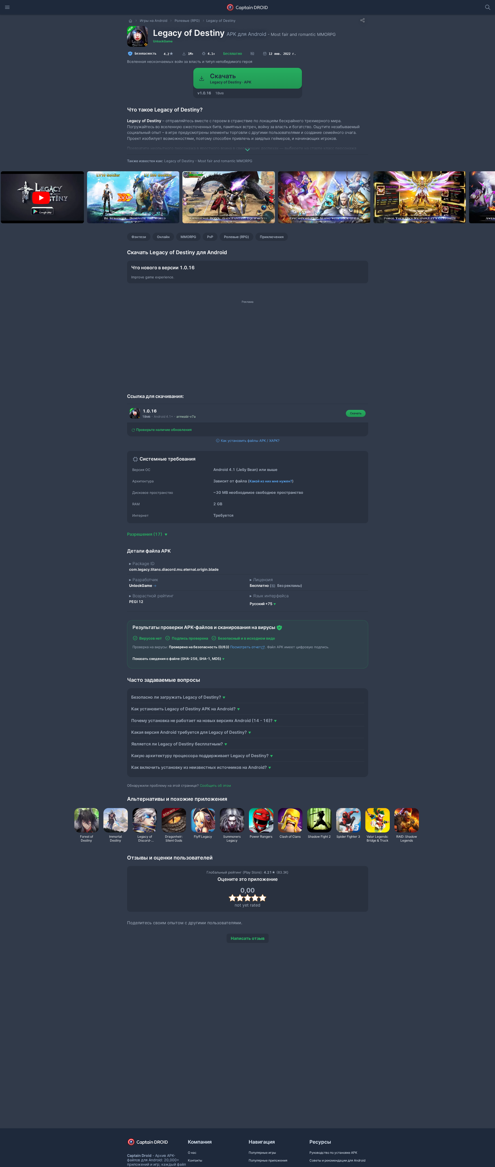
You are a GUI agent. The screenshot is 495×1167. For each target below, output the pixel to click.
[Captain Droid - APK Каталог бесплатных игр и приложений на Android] (247, 7)
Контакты (195, 1160)
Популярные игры (262, 1153)
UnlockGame (163, 41)
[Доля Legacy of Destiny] (362, 20)
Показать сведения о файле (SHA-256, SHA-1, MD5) (177, 659)
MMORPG (188, 237)
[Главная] (131, 20)
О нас (192, 1153)
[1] (232, 897)
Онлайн (163, 237)
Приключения (271, 237)
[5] (262, 897)
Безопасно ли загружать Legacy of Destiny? (176, 697)
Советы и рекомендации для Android (337, 1160)
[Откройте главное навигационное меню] (7, 7)
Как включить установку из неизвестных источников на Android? (199, 767)
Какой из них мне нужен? (270, 481)
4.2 (169, 53)
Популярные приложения (268, 1160)
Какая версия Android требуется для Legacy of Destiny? (189, 732)
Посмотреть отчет (245, 647)
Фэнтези (138, 237)
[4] (255, 897)
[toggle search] (487, 7)
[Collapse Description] (247, 146)
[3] (247, 897)
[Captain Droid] (152, 1144)
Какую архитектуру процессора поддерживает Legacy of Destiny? (200, 755)
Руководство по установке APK (333, 1153)
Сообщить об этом (215, 785)
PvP (210, 237)
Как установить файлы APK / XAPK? (250, 440)
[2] (240, 897)
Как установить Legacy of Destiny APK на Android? (183, 708)
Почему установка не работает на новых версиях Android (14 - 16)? (202, 720)
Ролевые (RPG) (236, 237)
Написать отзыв (248, 938)
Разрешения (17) (145, 534)
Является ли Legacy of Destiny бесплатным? (177, 743)
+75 (261, 603)
